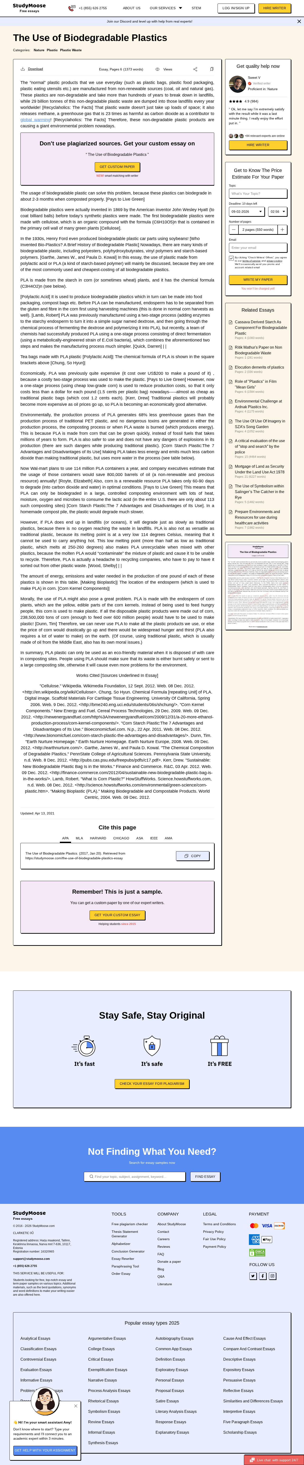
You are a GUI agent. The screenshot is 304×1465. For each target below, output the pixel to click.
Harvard (98, 838)
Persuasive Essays (239, 1380)
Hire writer (258, 145)
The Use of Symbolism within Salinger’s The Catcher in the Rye (259, 491)
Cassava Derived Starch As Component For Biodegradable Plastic (261, 327)
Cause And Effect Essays (244, 1338)
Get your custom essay (117, 915)
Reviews (163, 1246)
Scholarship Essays (240, 1432)
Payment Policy (214, 1246)
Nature (39, 50)
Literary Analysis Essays (176, 1412)
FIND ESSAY (205, 1176)
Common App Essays (174, 1349)
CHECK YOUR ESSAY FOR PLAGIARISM (152, 1084)
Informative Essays (36, 1380)
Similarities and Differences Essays (253, 1401)
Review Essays (101, 1422)
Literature (164, 1284)
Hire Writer (274, 8)
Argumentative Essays (107, 1338)
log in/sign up (236, 8)
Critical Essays (100, 1359)
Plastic (52, 50)
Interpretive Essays (239, 1412)
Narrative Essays (102, 1380)
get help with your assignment (45, 1450)
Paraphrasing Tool (125, 1266)
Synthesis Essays (103, 1443)
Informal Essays (101, 1432)
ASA (139, 838)
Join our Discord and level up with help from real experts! (149, 21)
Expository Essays (238, 1370)
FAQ (160, 1254)
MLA (79, 838)
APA (65, 838)
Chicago (121, 838)
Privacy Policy (213, 1232)
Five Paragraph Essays (243, 1422)
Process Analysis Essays (109, 1391)
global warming (35, 119)
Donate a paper (169, 1261)
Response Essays (171, 1422)
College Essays (101, 1349)
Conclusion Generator (128, 1251)
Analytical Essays (35, 1338)
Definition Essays (170, 1359)
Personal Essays (170, 1380)
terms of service (251, 260)
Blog (160, 1269)
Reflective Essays (238, 1391)
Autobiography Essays (175, 1338)
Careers (163, 1239)
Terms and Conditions (219, 1224)
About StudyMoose (171, 1224)
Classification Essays (38, 1349)
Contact (163, 1232)
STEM (196, 8)
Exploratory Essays (172, 1370)
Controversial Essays (38, 1359)
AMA (168, 838)
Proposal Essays (170, 1391)
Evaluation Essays (36, 1370)
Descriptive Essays (239, 1359)
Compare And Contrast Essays (249, 1349)
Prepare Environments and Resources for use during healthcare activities (257, 517)
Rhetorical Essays (103, 1401)
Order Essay (121, 1274)
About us (131, 8)
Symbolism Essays (104, 1412)
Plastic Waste (71, 50)
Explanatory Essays (172, 1432)
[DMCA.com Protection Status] (257, 1252)
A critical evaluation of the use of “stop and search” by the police (260, 446)
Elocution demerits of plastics (259, 367)
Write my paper (258, 280)
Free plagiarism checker (130, 1224)
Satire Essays (167, 1401)
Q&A (160, 1276)
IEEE (154, 838)
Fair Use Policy (214, 1239)
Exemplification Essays (107, 1370)
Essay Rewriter (123, 1259)
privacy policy (274, 260)
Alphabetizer (121, 1244)
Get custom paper (117, 167)
